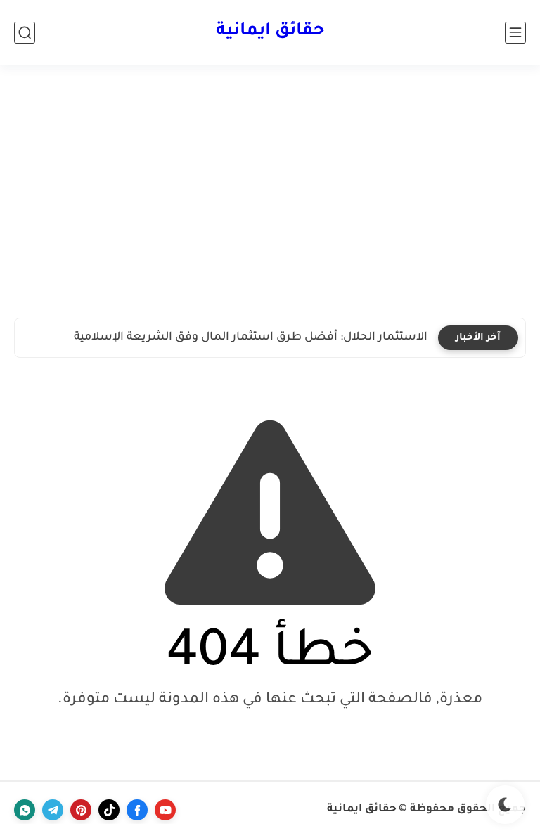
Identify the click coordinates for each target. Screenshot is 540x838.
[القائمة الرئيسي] (515, 33)
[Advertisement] (270, 191)
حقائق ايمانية (270, 31)
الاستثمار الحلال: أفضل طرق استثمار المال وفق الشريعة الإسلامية (251, 337)
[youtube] (165, 809)
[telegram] (52, 809)
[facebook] (137, 809)
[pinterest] (80, 809)
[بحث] (24, 33)
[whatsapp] (24, 809)
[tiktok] (109, 809)
